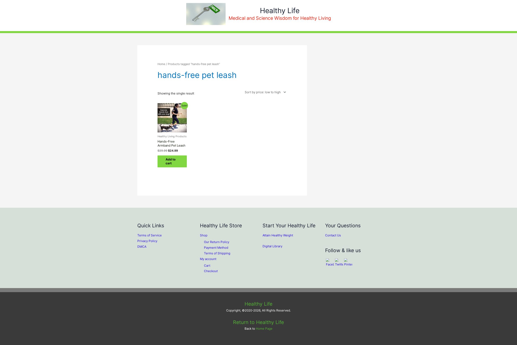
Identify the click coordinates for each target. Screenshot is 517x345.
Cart (207, 265)
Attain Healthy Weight (278, 235)
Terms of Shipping (217, 253)
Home (161, 64)
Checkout (211, 271)
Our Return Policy (216, 242)
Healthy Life (279, 10)
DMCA (141, 247)
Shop (203, 235)
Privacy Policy (147, 241)
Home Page (264, 328)
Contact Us (333, 235)
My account (208, 259)
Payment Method (216, 248)
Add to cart (170, 161)
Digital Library (272, 246)
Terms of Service (149, 235)
